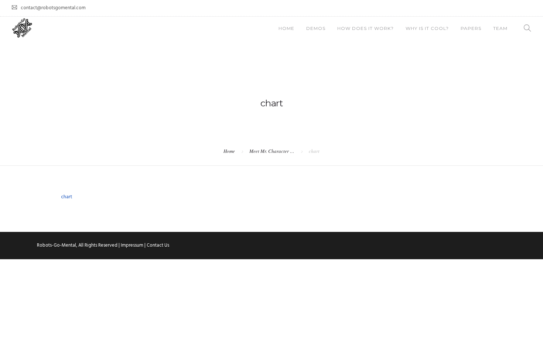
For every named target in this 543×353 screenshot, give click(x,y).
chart (66, 197)
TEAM (500, 28)
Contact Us (158, 245)
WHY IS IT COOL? (427, 28)
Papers (471, 28)
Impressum (132, 245)
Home (286, 28)
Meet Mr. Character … (271, 151)
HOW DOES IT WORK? (365, 28)
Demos (315, 28)
